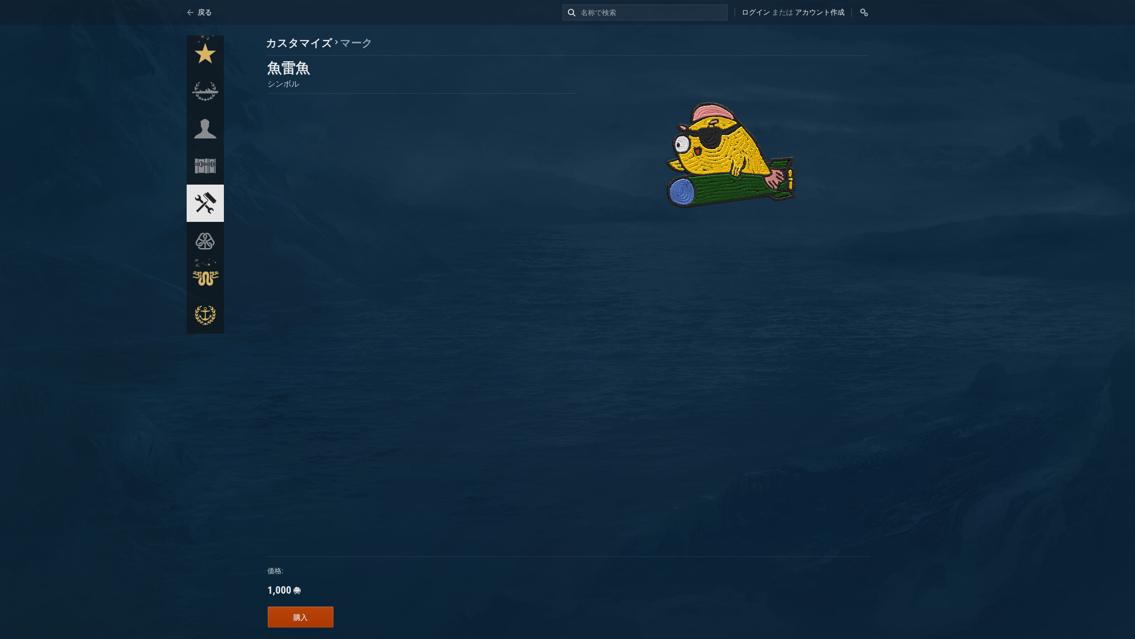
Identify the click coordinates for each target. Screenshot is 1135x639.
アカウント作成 (820, 12)
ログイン (756, 12)
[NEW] (205, 54)
